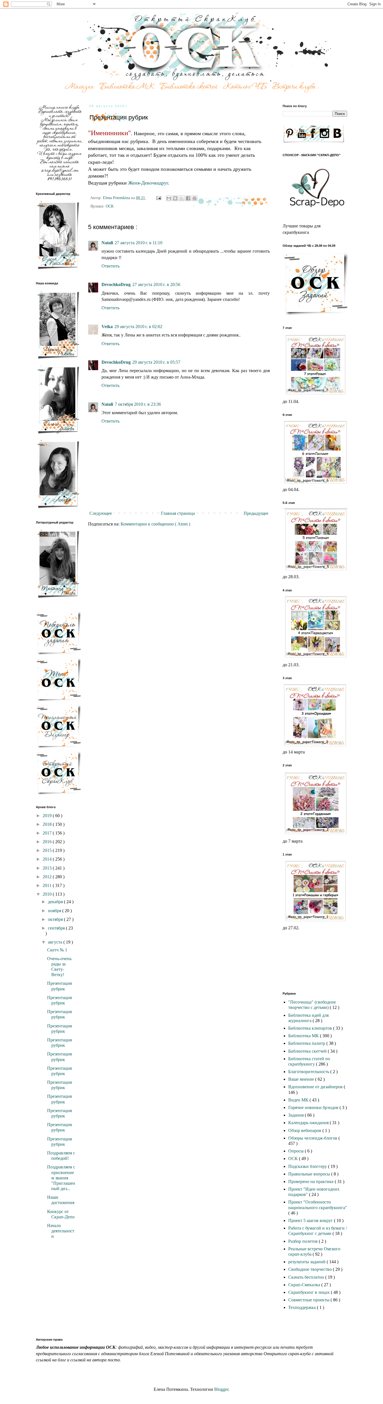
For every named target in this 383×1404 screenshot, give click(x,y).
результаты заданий (307, 1261)
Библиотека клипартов (310, 1028)
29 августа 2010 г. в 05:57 (156, 362)
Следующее (100, 513)
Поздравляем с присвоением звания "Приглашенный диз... (61, 1178)
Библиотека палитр (307, 1043)
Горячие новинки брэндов (314, 1107)
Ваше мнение (301, 1079)
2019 (48, 815)
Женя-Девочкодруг (148, 183)
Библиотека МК (304, 1035)
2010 (48, 894)
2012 (48, 876)
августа (55, 942)
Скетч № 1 (57, 949)
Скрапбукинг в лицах (309, 1292)
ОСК (110, 206)
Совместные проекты (309, 1299)
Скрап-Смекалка (304, 1284)
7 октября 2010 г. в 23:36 (138, 404)
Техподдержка (302, 1307)
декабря (56, 901)
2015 (48, 850)
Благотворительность (309, 1071)
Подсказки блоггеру (308, 1166)
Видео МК (299, 1100)
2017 (48, 833)
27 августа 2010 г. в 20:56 (156, 284)
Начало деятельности (60, 1231)
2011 (48, 885)
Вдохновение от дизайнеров (316, 1086)
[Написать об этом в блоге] (175, 198)
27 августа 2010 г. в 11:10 (138, 242)
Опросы (296, 1151)
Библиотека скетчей (308, 1051)
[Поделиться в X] (181, 198)
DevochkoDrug (116, 284)
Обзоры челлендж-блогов (313, 1138)
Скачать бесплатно (306, 1277)
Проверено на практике (311, 1181)
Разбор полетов (303, 1241)
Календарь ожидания (309, 1122)
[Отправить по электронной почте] (169, 198)
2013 (48, 868)
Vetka (107, 326)
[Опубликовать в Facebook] (188, 198)
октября (56, 919)
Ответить (110, 266)
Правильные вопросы (309, 1174)
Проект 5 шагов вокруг (311, 1220)
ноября (55, 910)
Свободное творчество (310, 1269)
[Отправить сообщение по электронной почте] (158, 197)
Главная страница (178, 513)
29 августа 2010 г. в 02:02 (138, 326)
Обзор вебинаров (305, 1130)
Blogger (221, 1389)
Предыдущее (256, 513)
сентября (57, 928)
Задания (296, 1115)
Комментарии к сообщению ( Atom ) (155, 524)
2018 (48, 824)
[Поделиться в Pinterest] (194, 198)
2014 (48, 859)
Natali (107, 242)
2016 (48, 841)
